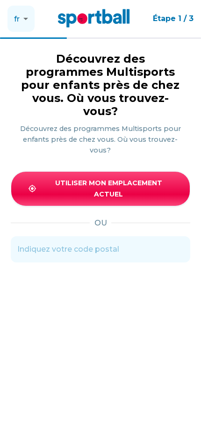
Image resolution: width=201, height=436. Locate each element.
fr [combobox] (17, 19)
